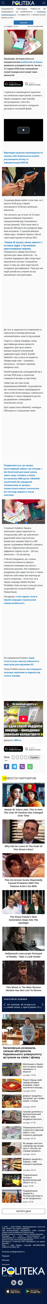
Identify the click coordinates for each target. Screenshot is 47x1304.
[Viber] (22, 766)
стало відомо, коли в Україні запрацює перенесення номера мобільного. (20, 599)
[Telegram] (14, 766)
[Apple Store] (13, 1291)
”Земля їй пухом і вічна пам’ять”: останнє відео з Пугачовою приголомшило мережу (23, 245)
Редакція (5, 1256)
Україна (34, 757)
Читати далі (23, 1211)
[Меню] (43, 2)
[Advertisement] (23, 302)
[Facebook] (6, 766)
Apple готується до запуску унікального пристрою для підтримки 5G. (21, 661)
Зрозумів (23, 23)
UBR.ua (17, 740)
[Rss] (13, 1282)
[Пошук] (3, 2)
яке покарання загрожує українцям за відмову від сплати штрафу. (22, 672)
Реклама (5, 1260)
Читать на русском (35, 26)
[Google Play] (33, 1291)
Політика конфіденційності (13, 1252)
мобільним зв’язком (31, 62)
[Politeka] (23, 3)
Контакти (6, 1264)
